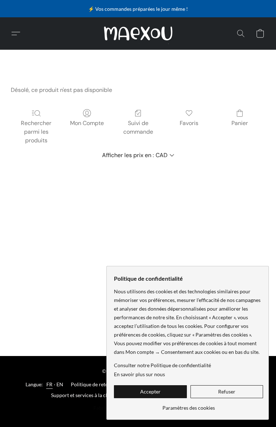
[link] (188, 405)
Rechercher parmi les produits (36, 131)
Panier (239, 123)
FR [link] (49, 384)
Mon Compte (87, 123)
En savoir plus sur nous (139, 374)
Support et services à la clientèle (86, 395)
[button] (138, 33)
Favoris (189, 123)
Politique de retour (92, 384)
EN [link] (60, 384)
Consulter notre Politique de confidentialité (162, 365)
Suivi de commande (138, 127)
